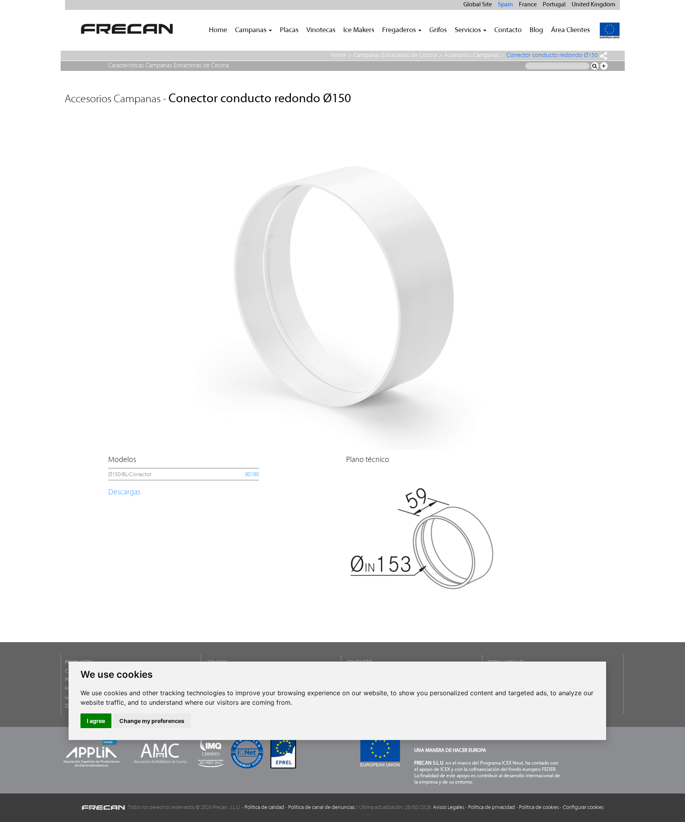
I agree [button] (96, 720)
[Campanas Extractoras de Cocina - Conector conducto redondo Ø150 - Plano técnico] (421, 533)
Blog (536, 30)
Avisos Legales (448, 808)
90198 (252, 475)
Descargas (124, 492)
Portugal (554, 5)
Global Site (477, 5)
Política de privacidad (491, 808)
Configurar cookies (583, 808)
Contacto (508, 30)
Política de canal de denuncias (321, 808)
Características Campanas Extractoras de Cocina (168, 66)
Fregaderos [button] (399, 30)
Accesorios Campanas (471, 55)
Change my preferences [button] (151, 720)
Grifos (438, 30)
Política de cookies (539, 808)
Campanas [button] (251, 30)
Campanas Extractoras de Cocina (395, 55)
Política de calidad (264, 808)
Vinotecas (320, 30)
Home (218, 30)
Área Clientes (570, 30)
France (528, 5)
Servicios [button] (468, 30)
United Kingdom (593, 5)
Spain (505, 5)
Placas (289, 30)
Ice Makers (358, 30)
